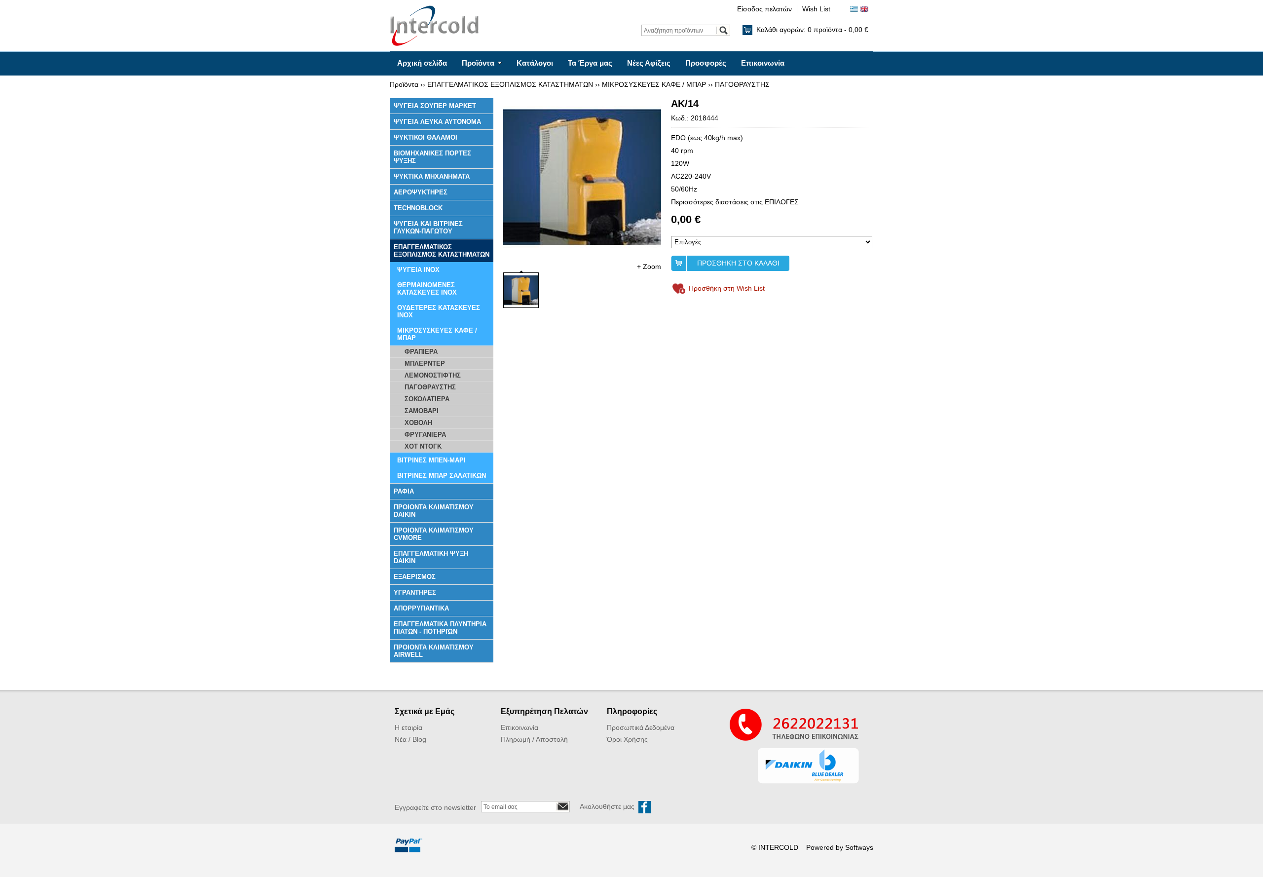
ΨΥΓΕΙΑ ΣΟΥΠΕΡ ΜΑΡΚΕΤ (435, 106)
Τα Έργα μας (590, 63)
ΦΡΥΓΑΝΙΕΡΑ (425, 434)
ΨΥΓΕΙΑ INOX (418, 269)
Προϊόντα (478, 63)
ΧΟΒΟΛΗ (418, 422)
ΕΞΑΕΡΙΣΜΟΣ (415, 576)
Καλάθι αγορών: (812, 30)
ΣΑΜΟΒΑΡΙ (422, 411)
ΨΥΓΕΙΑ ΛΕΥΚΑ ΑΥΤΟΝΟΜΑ (437, 121)
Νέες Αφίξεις (648, 63)
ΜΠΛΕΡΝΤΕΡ (425, 363)
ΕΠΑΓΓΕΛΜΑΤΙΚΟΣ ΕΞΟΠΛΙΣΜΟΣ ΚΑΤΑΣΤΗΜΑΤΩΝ (510, 84)
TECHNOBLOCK (418, 208)
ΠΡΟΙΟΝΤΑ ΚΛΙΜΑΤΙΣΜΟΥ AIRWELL (434, 651)
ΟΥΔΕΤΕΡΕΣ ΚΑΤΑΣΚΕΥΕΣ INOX (438, 311)
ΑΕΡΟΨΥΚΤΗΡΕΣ (420, 192)
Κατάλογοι (535, 63)
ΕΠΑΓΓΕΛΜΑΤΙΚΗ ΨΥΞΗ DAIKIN (431, 557)
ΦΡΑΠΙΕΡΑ (421, 351)
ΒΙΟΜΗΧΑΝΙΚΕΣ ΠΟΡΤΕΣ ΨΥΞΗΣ (432, 157)
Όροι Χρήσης (627, 739)
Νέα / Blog (410, 739)
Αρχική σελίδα (422, 63)
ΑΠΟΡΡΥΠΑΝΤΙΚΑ (421, 608)
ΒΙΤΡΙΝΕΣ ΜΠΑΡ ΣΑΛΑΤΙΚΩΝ (441, 475)
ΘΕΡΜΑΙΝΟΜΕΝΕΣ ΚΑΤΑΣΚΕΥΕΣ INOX (427, 288)
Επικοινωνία (762, 63)
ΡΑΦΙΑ (404, 491)
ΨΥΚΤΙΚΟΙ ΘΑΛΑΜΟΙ (425, 137)
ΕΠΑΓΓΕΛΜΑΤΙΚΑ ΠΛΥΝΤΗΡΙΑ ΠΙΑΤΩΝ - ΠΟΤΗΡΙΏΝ (440, 627)
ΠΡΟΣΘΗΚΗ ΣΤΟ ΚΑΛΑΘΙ (738, 263)
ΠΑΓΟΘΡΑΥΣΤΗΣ (742, 84)
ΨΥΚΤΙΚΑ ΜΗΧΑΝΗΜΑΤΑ (432, 176)
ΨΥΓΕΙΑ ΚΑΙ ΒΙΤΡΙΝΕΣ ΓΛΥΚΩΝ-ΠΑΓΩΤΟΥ (428, 227)
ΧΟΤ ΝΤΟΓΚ (423, 446)
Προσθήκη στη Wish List (727, 288)
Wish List (816, 9)
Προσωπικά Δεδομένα (640, 727)
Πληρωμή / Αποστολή (534, 739)
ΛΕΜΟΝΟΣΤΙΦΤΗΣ (433, 375)
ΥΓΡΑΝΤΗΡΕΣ (415, 592)
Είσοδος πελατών (764, 9)
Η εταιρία (408, 727)
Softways (859, 847)
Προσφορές (705, 63)
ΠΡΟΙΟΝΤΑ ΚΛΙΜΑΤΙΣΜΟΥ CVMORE (434, 534)
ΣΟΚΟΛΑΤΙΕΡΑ (427, 399)
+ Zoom (649, 266)
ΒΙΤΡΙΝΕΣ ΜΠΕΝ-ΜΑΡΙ (431, 460)
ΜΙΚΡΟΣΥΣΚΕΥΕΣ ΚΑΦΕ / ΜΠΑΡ (654, 84)
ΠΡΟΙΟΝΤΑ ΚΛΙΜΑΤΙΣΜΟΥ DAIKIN (434, 510)
